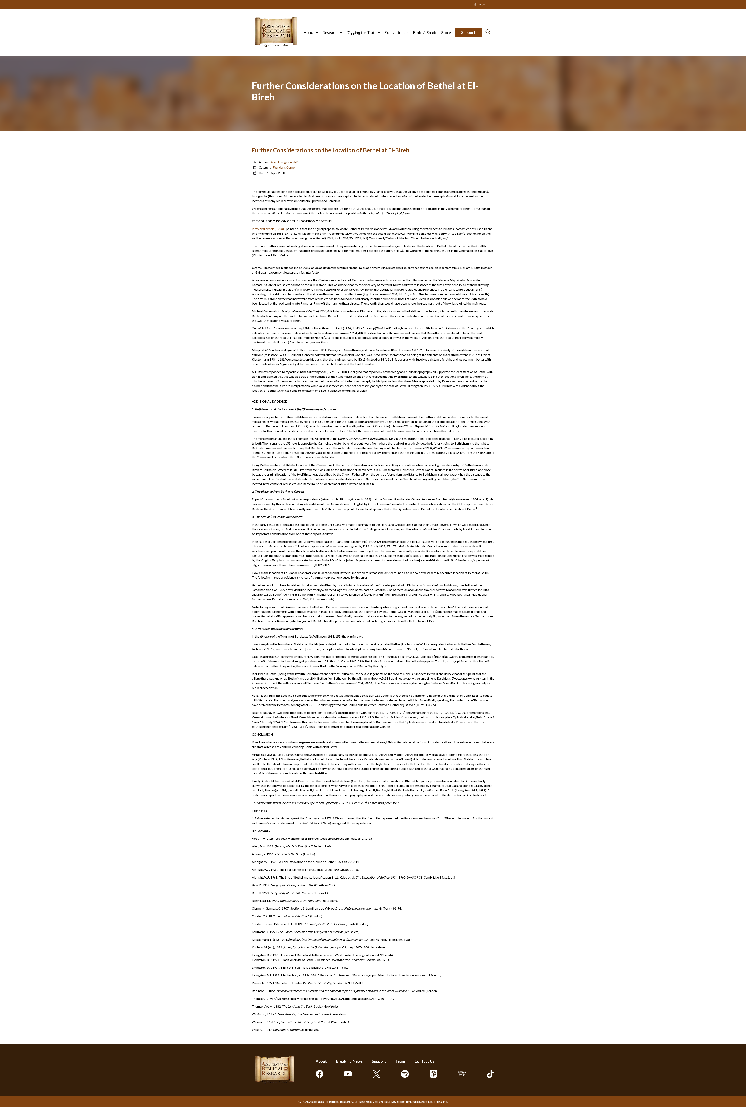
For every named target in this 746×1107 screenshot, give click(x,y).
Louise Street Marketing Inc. (429, 1101)
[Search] (488, 32)
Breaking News (349, 1061)
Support (468, 32)
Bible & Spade (425, 32)
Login (481, 4)
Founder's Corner (284, 167)
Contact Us (424, 1061)
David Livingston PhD (283, 162)
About (309, 32)
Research (330, 32)
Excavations (394, 32)
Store (446, 32)
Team (400, 1061)
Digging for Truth (361, 32)
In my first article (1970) (268, 229)
